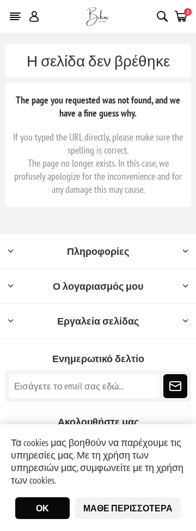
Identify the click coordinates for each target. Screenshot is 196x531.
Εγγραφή (175, 386)
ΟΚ (42, 508)
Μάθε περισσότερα (128, 508)
